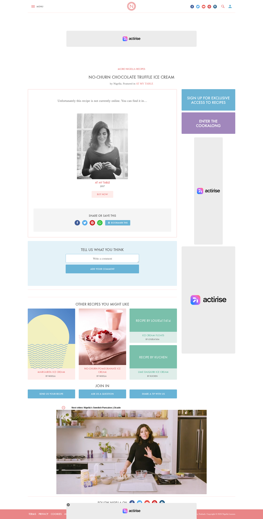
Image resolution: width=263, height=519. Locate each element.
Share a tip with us (153, 393)
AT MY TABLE (144, 83)
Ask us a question (102, 393)
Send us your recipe (51, 393)
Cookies (56, 514)
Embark (202, 514)
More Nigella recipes (131, 69)
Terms (32, 514)
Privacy (43, 514)
